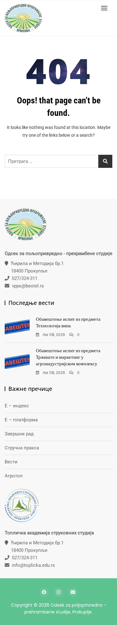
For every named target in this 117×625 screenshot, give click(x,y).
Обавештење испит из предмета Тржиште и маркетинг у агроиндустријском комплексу (68, 357)
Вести (11, 462)
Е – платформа (21, 420)
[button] (106, 8)
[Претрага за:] (58, 161)
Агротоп (14, 476)
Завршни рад (19, 434)
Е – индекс (17, 406)
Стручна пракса (22, 448)
